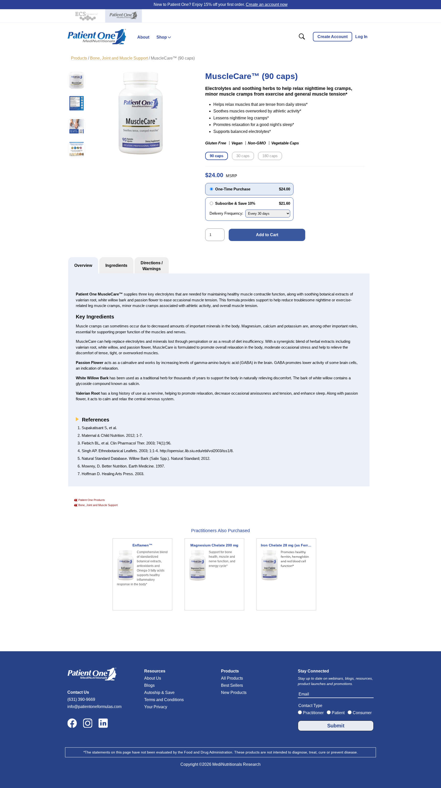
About (143, 37)
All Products (232, 678)
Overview (83, 265)
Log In (361, 37)
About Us (152, 678)
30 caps (243, 156)
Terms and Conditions (164, 700)
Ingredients (116, 265)
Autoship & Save (159, 692)
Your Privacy (155, 707)
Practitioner (313, 713)
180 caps (270, 156)
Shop (161, 37)
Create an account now (267, 4)
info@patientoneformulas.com (94, 706)
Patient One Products (91, 499)
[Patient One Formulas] (123, 15)
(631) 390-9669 (81, 699)
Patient (338, 713)
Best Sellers (232, 685)
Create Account (332, 37)
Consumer (362, 713)
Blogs (149, 685)
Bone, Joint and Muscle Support (98, 505)
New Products (234, 692)
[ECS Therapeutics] (85, 15)
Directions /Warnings (152, 266)
